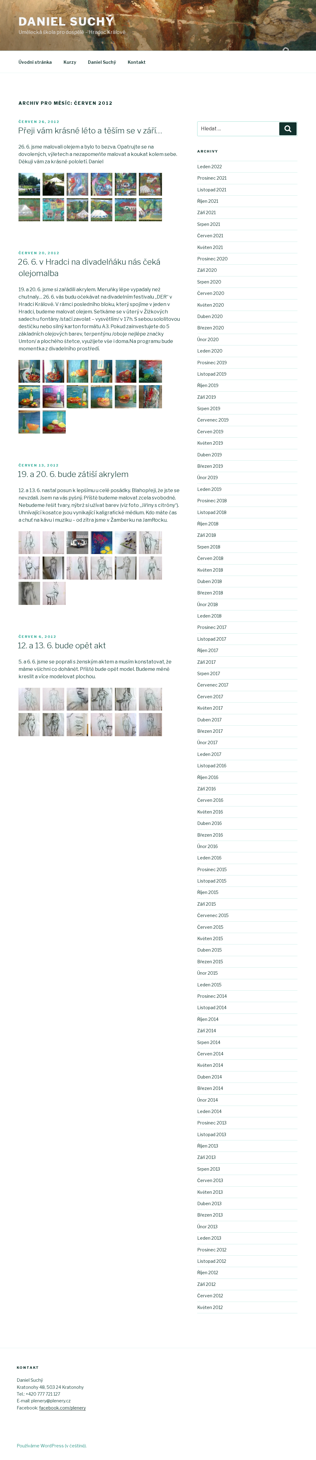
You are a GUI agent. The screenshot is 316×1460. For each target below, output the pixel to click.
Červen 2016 (210, 800)
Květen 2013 (210, 1192)
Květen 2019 (210, 443)
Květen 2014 (210, 1065)
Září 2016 (206, 788)
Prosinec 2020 (212, 258)
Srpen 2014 (208, 1042)
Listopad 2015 (212, 880)
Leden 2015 (209, 984)
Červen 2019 (210, 431)
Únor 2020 (208, 339)
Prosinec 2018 (212, 500)
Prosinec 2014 (212, 996)
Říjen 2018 (207, 523)
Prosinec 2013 (212, 1122)
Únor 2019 (207, 477)
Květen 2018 (210, 570)
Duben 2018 (209, 581)
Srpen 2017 (208, 673)
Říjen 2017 (207, 650)
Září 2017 (206, 662)
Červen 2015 (210, 927)
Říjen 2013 (207, 1145)
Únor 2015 (207, 973)
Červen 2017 (210, 696)
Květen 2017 (210, 708)
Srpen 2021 (208, 224)
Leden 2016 (209, 857)
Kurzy (70, 62)
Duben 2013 (209, 1203)
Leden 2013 (209, 1238)
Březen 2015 (210, 961)
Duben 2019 (209, 454)
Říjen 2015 (207, 892)
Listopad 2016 (212, 765)
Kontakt (137, 62)
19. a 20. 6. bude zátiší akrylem (73, 474)
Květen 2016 (210, 811)
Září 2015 (206, 904)
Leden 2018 (209, 615)
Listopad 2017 (211, 639)
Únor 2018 (207, 604)
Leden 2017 (209, 754)
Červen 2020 (210, 293)
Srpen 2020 (209, 281)
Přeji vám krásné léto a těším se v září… (90, 130)
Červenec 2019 (213, 419)
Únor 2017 (207, 742)
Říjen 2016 (207, 777)
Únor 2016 (207, 846)
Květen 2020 (210, 305)
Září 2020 (207, 270)
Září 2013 (206, 1157)
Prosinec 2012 (212, 1249)
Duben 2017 (209, 719)
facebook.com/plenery (62, 1407)
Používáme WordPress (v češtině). (52, 1445)
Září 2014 (206, 1030)
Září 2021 (206, 212)
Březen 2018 (210, 592)
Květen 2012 (210, 1307)
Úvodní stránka (35, 62)
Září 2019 (206, 397)
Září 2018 (206, 535)
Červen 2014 (210, 1053)
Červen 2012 (210, 1295)
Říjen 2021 (207, 201)
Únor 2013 (207, 1226)
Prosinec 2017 (212, 627)
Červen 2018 (210, 558)
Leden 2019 (209, 489)
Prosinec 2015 (212, 869)
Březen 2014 (210, 1088)
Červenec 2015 (213, 915)
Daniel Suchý (67, 21)
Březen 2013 (210, 1214)
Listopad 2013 (211, 1134)
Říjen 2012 (207, 1272)
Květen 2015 (210, 938)
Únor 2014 (207, 1100)
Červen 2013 (210, 1180)
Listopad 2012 (211, 1261)
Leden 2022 (209, 166)
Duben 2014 (209, 1076)
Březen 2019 (210, 466)
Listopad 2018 (212, 512)
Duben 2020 (210, 316)
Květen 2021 (210, 247)
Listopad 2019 (212, 374)
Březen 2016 (210, 835)
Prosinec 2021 (212, 178)
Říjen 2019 (207, 385)
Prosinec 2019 (212, 362)
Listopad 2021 (211, 189)
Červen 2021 (210, 235)
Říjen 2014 (207, 1019)
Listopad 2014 (212, 1007)
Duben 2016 (209, 823)
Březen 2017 (210, 731)
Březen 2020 (210, 327)
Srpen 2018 (208, 546)
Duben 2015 (209, 949)
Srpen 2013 (208, 1169)
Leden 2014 (209, 1111)
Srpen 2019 (208, 408)
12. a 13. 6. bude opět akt (62, 645)
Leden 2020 (209, 350)
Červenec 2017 (212, 684)
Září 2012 (206, 1284)
